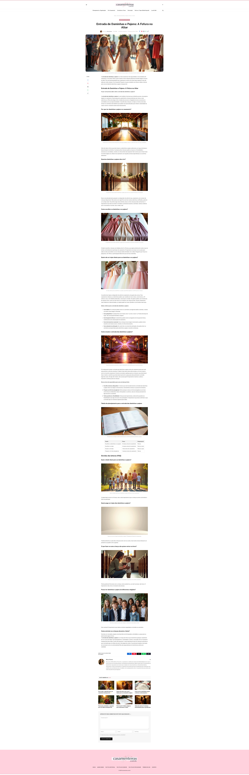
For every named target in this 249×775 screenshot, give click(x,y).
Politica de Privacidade (135, 767)
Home (115, 15)
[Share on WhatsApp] (146, 31)
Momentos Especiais (124, 19)
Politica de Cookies (122, 767)
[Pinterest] (88, 83)
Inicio (94, 767)
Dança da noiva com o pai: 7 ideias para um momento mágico (124, 692)
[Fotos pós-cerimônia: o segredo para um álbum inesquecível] (106, 699)
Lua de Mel (153, 10)
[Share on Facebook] (140, 31)
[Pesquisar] (162, 10)
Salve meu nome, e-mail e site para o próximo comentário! (113, 734)
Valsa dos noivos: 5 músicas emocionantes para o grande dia (143, 706)
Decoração (130, 10)
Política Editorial (110, 767)
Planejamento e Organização (99, 10)
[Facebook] (88, 80)
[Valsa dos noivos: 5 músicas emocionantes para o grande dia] (143, 699)
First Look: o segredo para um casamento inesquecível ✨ (105, 692)
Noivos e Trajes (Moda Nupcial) (142, 10)
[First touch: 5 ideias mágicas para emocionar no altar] (124, 699)
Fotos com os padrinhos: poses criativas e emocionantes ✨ (142, 692)
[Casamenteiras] (124, 4)
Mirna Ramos (109, 31)
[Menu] (86, 5)
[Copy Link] (148, 31)
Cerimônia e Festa (121, 10)
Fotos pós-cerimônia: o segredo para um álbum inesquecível (106, 706)
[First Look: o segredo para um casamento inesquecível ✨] (106, 685)
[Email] (88, 86)
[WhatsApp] (88, 90)
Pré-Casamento (111, 10)
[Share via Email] (144, 31)
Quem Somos (100, 767)
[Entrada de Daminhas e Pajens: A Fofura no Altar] (124, 53)
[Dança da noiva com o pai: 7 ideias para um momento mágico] (124, 685)
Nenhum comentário (123, 31)
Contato (154, 767)
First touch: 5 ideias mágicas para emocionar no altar (124, 706)
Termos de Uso (146, 767)
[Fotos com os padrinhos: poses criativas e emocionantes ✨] (143, 685)
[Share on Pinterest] (142, 31)
